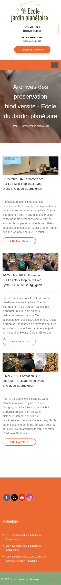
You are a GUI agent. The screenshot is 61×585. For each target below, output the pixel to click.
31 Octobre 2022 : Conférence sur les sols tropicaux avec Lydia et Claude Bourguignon (23, 184)
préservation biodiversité (35, 125)
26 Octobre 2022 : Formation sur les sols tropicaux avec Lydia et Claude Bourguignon (22, 280)
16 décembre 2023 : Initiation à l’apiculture (23, 537)
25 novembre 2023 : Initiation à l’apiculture (23, 547)
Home (14, 125)
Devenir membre (32, 49)
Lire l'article (19, 241)
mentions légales (51, 579)
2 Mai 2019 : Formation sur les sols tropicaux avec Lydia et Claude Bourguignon (23, 381)
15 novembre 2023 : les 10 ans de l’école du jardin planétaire (26, 558)
